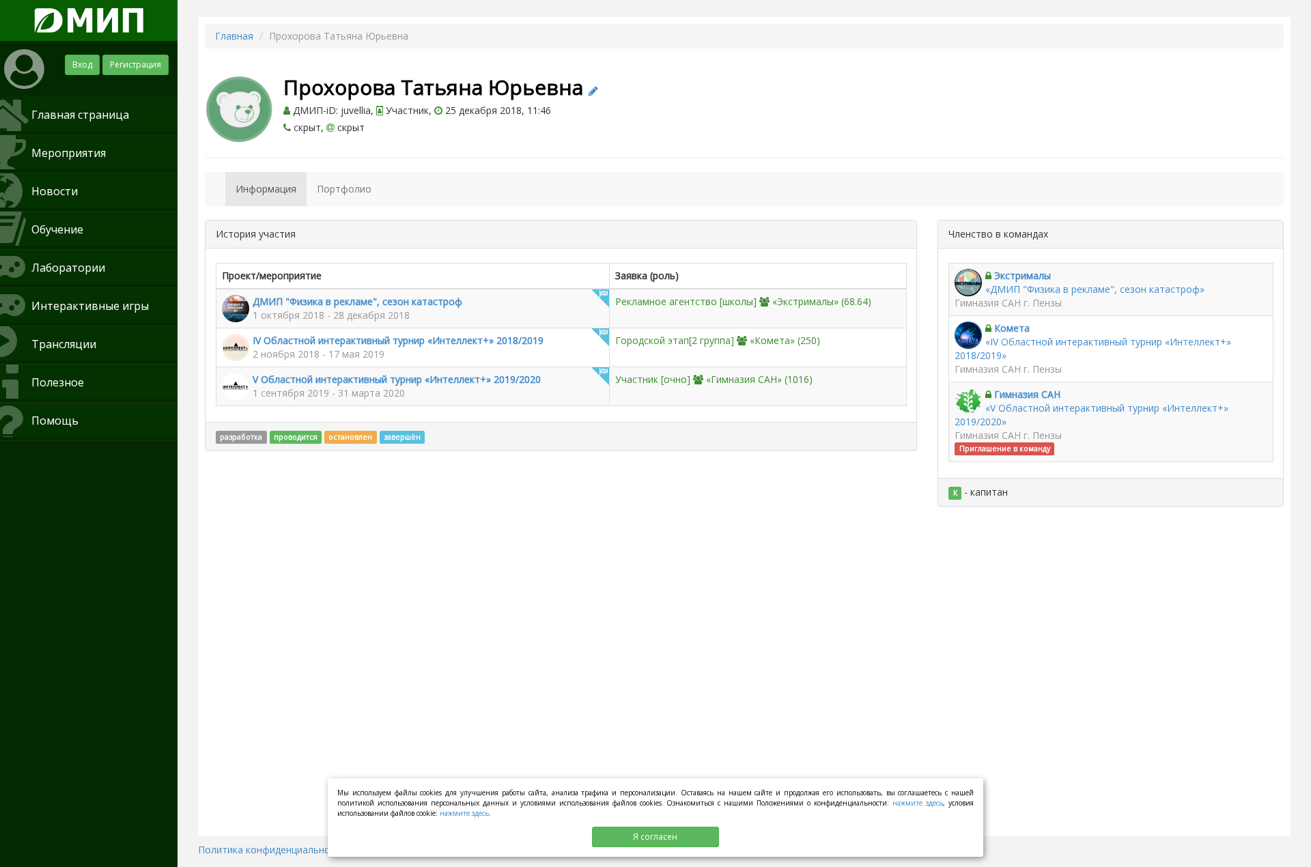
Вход (82, 64)
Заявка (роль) (647, 275)
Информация (266, 188)
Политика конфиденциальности (272, 849)
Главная (234, 35)
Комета (1012, 328)
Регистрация (135, 64)
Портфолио (344, 188)
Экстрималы (1022, 275)
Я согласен (655, 836)
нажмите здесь (917, 803)
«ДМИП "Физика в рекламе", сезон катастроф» (1094, 289)
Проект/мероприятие (272, 275)
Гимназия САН (1027, 394)
